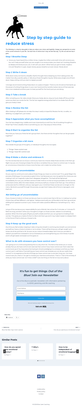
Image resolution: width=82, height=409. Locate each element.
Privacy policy (41, 391)
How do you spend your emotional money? (67, 329)
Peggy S (8, 354)
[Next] (77, 351)
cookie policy (41, 389)
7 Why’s (35, 347)
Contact (41, 394)
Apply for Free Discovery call (41, 7)
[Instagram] (43, 376)
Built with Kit (41, 306)
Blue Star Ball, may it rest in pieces (12, 329)
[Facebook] (39, 376)
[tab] (37, 360)
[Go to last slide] (4, 351)
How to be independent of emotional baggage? (67, 349)
